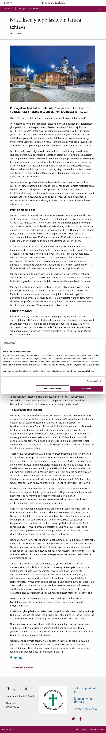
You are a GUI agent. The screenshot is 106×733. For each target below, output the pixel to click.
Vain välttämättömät (52, 389)
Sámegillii (22, 9)
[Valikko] (100, 9)
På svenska (8, 9)
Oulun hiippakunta (85, 688)
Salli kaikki (86, 389)
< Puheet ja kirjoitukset (22, 667)
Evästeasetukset (83, 709)
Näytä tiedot (92, 381)
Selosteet (6, 729)
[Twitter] (16, 658)
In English (34, 9)
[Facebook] (11, 658)
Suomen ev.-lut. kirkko (83, 700)
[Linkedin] (20, 658)
